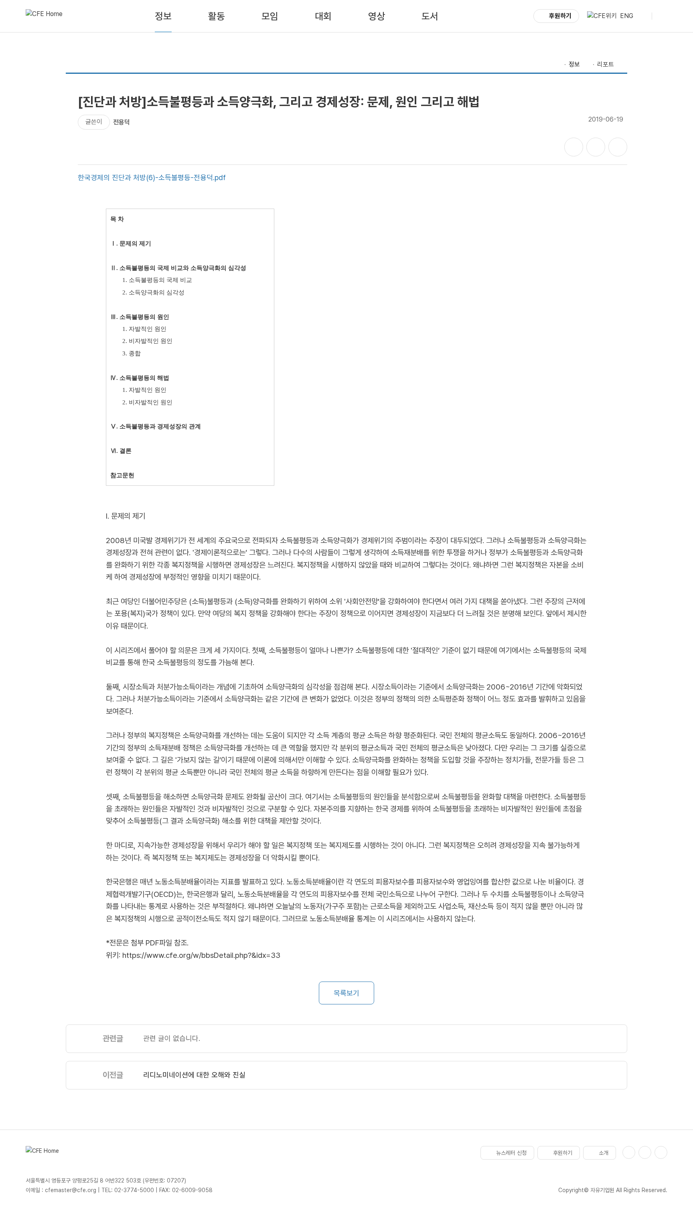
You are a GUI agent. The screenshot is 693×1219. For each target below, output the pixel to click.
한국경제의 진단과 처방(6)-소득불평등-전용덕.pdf (152, 177)
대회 (323, 16)
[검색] (642, 16)
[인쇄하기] (617, 147)
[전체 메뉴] (661, 16)
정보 (163, 16)
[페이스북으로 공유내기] (573, 147)
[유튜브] (644, 1152)
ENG (626, 16)
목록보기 (346, 993)
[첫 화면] (44, 16)
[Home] (557, 65)
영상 (376, 16)
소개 (603, 1153)
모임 (269, 16)
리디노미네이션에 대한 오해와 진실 (194, 1075)
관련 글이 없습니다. (171, 1038)
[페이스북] (628, 1152)
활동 (216, 16)
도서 (429, 16)
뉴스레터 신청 (511, 1153)
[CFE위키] (602, 16)
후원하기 (560, 16)
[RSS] (660, 1152)
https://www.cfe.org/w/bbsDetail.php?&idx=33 (201, 955)
